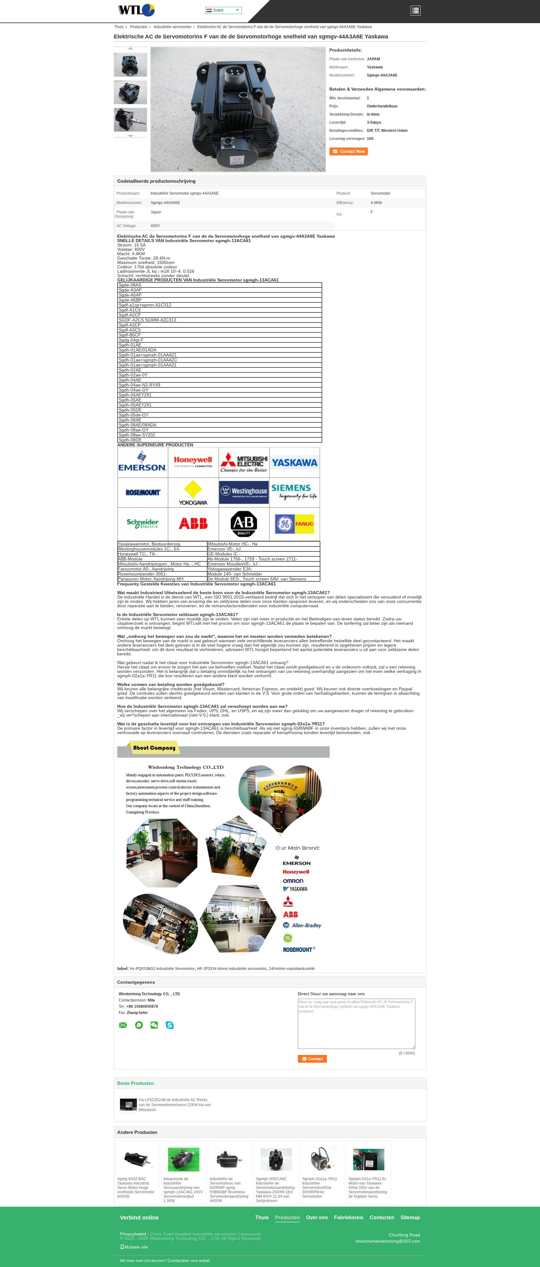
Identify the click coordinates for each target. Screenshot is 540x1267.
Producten (139, 27)
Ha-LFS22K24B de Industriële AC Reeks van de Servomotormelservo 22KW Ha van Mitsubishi (175, 1105)
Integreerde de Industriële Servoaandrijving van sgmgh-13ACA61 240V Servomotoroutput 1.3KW (183, 1190)
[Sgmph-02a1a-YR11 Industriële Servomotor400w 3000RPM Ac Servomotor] (322, 1159)
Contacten (382, 1217)
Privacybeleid (133, 1233)
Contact (335, 151)
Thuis (119, 27)
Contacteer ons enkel (189, 1260)
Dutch (218, 10)
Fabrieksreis (348, 1217)
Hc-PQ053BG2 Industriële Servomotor (162, 968)
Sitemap (410, 1217)
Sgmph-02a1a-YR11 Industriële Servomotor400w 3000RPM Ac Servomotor (319, 1188)
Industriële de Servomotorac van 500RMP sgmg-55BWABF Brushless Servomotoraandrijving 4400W (229, 1190)
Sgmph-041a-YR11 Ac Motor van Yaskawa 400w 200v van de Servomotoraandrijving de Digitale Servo (367, 1188)
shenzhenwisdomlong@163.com (388, 1241)
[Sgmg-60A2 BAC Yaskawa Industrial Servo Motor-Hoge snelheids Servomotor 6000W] (137, 1159)
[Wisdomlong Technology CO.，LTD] (135, 9)
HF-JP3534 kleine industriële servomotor (232, 968)
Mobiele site (136, 1247)
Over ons (317, 1217)
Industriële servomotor (173, 27)
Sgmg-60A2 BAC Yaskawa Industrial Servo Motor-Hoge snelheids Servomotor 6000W (135, 1188)
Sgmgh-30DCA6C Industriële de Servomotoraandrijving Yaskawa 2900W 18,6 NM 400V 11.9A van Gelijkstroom (275, 1190)
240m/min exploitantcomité (292, 968)
